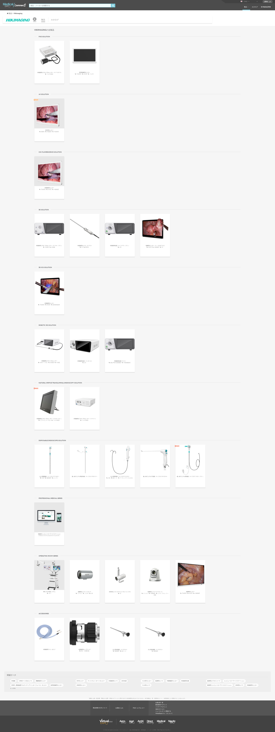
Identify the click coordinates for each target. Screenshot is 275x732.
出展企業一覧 (159, 702)
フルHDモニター (147, 681)
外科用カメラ (239, 685)
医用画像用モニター (56, 685)
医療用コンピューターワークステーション (219, 685)
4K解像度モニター (172, 681)
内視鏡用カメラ (113, 681)
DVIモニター (80, 681)
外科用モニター (81, 685)
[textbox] (70, 5)
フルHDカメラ (146, 685)
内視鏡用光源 (185, 681)
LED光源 (124, 681)
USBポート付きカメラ (25, 681)
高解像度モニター (41, 681)
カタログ (255, 7)
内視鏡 (13, 681)
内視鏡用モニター (252, 685)
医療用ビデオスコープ (213, 681)
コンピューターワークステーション (234, 681)
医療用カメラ (159, 681)
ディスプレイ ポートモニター (96, 681)
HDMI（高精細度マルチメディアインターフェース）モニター (29, 685)
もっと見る (13, 688)
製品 (245, 7)
